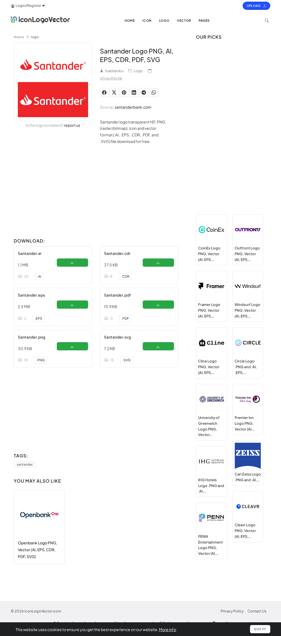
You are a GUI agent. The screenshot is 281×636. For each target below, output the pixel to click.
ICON (146, 20)
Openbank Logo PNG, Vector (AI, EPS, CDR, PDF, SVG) (37, 549)
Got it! (260, 629)
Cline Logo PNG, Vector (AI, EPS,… (209, 367)
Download (72, 264)
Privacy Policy (232, 611)
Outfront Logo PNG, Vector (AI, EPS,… (247, 254)
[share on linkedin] (134, 92)
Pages (204, 20)
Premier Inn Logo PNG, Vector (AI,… (245, 423)
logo (35, 37)
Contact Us (257, 611)
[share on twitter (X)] (114, 92)
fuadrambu (114, 71)
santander (25, 464)
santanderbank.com (133, 107)
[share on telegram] (143, 92)
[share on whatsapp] (153, 92)
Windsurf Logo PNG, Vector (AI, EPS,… (247, 310)
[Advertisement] (96, 197)
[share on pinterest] (124, 92)
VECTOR (184, 20)
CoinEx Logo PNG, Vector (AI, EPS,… (209, 254)
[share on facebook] (104, 92)
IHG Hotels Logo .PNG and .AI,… (211, 486)
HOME (130, 20)
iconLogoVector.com (42, 611)
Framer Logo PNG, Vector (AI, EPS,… (209, 310)
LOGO (164, 20)
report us (72, 125)
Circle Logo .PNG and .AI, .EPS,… (246, 367)
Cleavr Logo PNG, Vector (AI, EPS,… (245, 531)
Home (19, 37)
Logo (138, 71)
